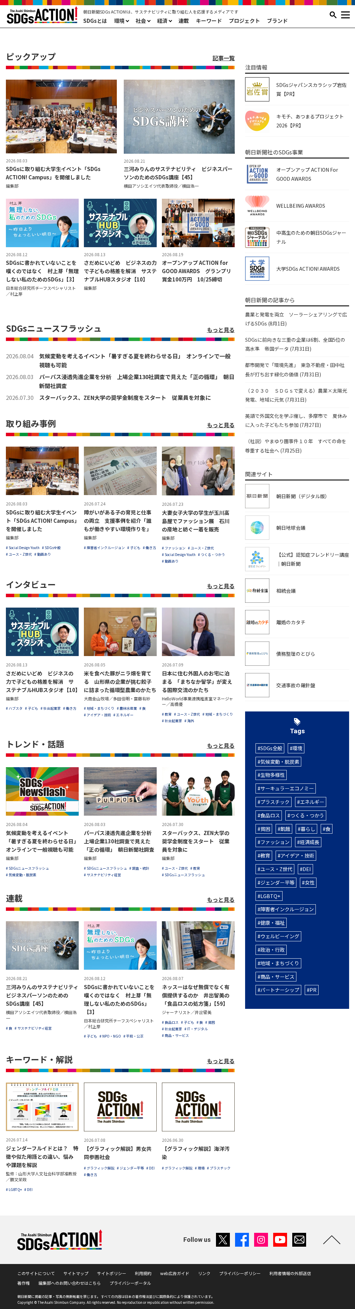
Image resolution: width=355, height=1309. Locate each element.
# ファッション (173, 547)
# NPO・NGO (110, 1036)
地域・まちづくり (279, 963)
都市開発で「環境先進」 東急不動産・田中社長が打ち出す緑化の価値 (295, 369)
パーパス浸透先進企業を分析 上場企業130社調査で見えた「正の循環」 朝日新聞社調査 (136, 381)
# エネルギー (123, 714)
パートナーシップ (279, 989)
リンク (204, 1273)
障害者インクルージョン (287, 909)
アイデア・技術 (297, 855)
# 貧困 (210, 1022)
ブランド (277, 20)
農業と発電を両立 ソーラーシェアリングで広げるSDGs (296, 319)
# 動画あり (42, 554)
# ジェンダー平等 (130, 1168)
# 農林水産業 (127, 708)
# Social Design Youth (23, 547)
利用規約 (143, 1273)
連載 (184, 20)
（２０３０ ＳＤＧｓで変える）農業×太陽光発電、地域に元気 (296, 395)
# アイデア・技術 (97, 714)
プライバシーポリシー (240, 1273)
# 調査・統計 (139, 868)
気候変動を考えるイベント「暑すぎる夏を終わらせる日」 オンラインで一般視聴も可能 (135, 360)
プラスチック (274, 801)
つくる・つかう (307, 815)
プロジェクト (244, 20)
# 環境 (200, 1168)
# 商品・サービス (175, 1035)
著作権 (23, 1283)
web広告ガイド (174, 1273)
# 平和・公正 (133, 1036)
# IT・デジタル (196, 1028)
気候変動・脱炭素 (279, 761)
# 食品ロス (170, 1022)
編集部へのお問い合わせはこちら (69, 1283)
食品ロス (270, 815)
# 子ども (133, 547)
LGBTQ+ (270, 895)
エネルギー (312, 801)
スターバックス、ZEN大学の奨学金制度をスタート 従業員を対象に (125, 397)
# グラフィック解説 (99, 1168)
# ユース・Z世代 (19, 554)
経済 (162, 20)
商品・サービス (277, 976)
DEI (307, 868)
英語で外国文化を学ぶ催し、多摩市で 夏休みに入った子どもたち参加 (296, 420)
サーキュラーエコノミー (287, 788)
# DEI (28, 1189)
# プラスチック (219, 1168)
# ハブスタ (14, 708)
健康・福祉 (272, 922)
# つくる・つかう (211, 554)
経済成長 (309, 841)
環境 (119, 20)
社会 (141, 20)
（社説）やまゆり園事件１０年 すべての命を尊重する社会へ (295, 446)
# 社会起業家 (51, 708)
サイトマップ (75, 1273)
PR (313, 989)
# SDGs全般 (51, 547)
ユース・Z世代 (276, 868)
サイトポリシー (111, 1273)
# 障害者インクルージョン (104, 547)
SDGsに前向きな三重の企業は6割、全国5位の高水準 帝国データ (295, 344)
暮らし (308, 828)
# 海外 (189, 720)
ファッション (274, 841)
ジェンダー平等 (277, 882)
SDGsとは (95, 20)
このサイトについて (36, 1273)
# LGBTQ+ (14, 1189)
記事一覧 (224, 58)
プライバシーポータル (130, 1283)
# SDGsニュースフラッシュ (27, 868)
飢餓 (285, 828)
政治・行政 (272, 949)
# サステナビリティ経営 (102, 874)
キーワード (209, 20)
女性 (309, 882)
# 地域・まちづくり (99, 708)
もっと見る (221, 329)
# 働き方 (149, 547)
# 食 (142, 708)
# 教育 (167, 714)
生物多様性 (272, 774)
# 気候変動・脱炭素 (21, 874)
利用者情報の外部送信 (290, 1273)
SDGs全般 (271, 748)
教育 (265, 855)
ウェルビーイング (279, 936)
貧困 (265, 828)
